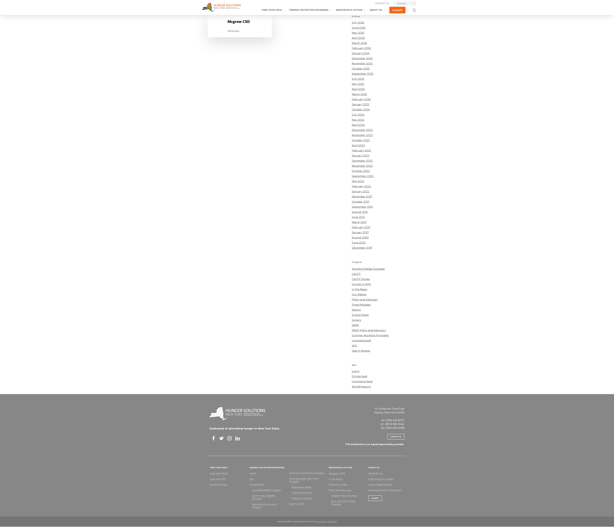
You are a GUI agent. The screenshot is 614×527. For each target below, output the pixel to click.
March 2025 (359, 94)
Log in (355, 371)
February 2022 (361, 186)
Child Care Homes (301, 498)
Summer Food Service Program (307, 473)
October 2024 (361, 109)
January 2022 (360, 191)
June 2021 (358, 217)
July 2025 (358, 78)
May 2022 (358, 181)
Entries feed (359, 376)
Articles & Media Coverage (368, 268)
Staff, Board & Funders (381, 479)
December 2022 (362, 160)
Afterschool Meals (301, 487)
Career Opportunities (380, 484)
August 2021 (360, 212)
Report (356, 309)
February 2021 (361, 227)
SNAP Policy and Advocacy (369, 330)
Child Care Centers (301, 492)
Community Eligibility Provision (263, 497)
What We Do (375, 473)
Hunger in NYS (361, 284)
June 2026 (358, 27)
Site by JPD (332, 521)
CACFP (356, 274)
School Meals (360, 315)
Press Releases (361, 304)
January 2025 (360, 104)
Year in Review (361, 350)
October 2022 (361, 171)
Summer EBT (296, 504)
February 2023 (361, 150)
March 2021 (359, 222)
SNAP (355, 325)
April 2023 (358, 145)
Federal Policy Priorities (344, 495)
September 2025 (363, 73)
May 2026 (358, 32)
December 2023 (362, 130)
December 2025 (362, 58)
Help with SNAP (219, 473)
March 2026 (359, 43)
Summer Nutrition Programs (370, 335)
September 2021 (362, 206)
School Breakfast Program (266, 490)
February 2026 (361, 48)
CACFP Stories (361, 279)
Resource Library (338, 484)
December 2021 (362, 196)
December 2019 (362, 247)
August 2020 (360, 237)
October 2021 (360, 201)
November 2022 (362, 165)
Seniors (356, 320)
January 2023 (360, 155)
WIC (354, 345)
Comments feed (362, 381)
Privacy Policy (320, 521)
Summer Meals (218, 484)
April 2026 (358, 38)
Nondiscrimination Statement (385, 490)
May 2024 (358, 119)
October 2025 (361, 68)
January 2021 (360, 232)
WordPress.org (361, 386)
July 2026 (358, 22)
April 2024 (358, 125)
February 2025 (361, 99)
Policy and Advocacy (365, 299)
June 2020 (359, 242)
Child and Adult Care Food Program (303, 480)
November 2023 (362, 135)
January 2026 (360, 53)
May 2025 (358, 84)
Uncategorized (361, 340)
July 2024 (358, 114)
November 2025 (362, 63)
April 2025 (358, 89)
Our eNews (359, 294)
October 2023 (361, 140)
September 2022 (363, 176)
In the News (359, 289)
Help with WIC (218, 479)
